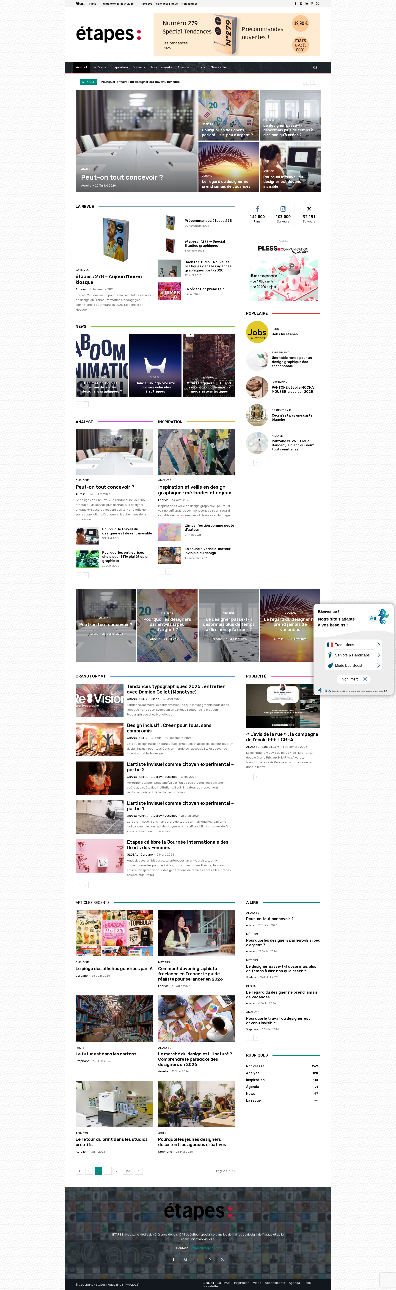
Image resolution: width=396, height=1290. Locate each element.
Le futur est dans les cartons (106, 1054)
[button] (315, 67)
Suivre (283, 206)
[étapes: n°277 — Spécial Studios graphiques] (169, 245)
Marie (155, 699)
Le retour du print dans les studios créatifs (112, 1142)
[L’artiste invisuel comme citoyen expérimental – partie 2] (100, 778)
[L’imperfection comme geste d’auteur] (169, 532)
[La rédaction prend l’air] (169, 291)
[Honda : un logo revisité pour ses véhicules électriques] (155, 365)
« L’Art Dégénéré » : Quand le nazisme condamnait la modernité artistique (209, 387)
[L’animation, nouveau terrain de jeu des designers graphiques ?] (102, 365)
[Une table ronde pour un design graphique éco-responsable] (257, 360)
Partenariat (280, 352)
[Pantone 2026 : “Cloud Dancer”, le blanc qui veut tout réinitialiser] (257, 443)
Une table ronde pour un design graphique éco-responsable (292, 362)
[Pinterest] (312, 3)
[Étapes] (108, 35)
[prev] (306, 82)
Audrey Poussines (164, 776)
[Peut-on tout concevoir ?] (137, 141)
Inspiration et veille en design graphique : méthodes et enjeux (194, 490)
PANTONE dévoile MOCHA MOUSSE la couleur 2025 (293, 389)
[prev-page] (78, 404)
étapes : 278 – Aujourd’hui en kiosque (109, 279)
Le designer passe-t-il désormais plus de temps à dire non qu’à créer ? (281, 968)
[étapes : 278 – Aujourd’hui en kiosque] (114, 239)
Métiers (207, 124)
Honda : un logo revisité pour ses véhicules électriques (155, 387)
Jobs (275, 329)
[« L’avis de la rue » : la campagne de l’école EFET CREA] (283, 706)
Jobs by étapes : (286, 334)
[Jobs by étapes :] (257, 332)
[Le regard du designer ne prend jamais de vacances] (228, 167)
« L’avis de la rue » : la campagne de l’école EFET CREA (282, 737)
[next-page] (86, 404)
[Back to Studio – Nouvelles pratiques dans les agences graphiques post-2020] (169, 268)
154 (128, 1171)
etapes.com (270, 746)
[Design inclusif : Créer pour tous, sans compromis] (100, 739)
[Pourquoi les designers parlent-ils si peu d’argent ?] (228, 115)
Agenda (101, 377)
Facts (80, 1047)
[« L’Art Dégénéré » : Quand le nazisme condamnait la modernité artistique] (209, 365)
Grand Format (282, 410)
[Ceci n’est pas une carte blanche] (257, 415)
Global (207, 175)
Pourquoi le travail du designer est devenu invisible (127, 531)
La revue (83, 269)
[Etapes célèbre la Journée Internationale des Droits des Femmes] (100, 856)
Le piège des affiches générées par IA (114, 968)
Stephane (83, 1061)
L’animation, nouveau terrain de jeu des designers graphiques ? (102, 387)
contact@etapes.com (205, 1248)
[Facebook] (295, 3)
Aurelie (81, 289)
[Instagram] (301, 3)
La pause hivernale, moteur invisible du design (208, 551)
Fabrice (163, 500)
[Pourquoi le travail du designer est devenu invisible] (290, 167)
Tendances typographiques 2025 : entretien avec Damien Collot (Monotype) (176, 689)
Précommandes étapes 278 (208, 221)
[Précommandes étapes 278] (169, 222)
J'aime (257, 206)
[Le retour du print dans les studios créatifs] (114, 1104)
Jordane (147, 854)
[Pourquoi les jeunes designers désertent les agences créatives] (196, 1104)
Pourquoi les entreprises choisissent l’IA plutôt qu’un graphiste (125, 556)
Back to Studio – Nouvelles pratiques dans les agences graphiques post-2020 (208, 266)
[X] (317, 3)
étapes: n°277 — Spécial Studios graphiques (205, 243)
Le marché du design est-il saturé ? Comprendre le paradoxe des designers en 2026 (195, 1059)
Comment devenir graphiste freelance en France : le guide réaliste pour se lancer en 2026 (190, 974)
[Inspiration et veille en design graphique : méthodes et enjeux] (196, 452)
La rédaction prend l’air (204, 289)
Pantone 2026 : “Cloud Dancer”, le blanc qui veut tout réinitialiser (293, 445)
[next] (313, 82)
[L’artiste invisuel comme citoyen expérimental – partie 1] (100, 817)
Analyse (87, 169)
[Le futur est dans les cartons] (114, 1018)
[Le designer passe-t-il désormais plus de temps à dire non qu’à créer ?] (290, 115)
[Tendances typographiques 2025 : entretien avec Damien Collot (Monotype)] (100, 700)
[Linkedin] (306, 3)
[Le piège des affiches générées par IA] (114, 933)
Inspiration (279, 382)
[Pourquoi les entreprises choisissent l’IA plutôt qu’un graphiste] (87, 559)
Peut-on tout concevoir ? (120, 82)
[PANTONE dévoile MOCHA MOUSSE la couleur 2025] (257, 387)
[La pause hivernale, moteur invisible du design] (169, 555)
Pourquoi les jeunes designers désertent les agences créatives (192, 1142)
